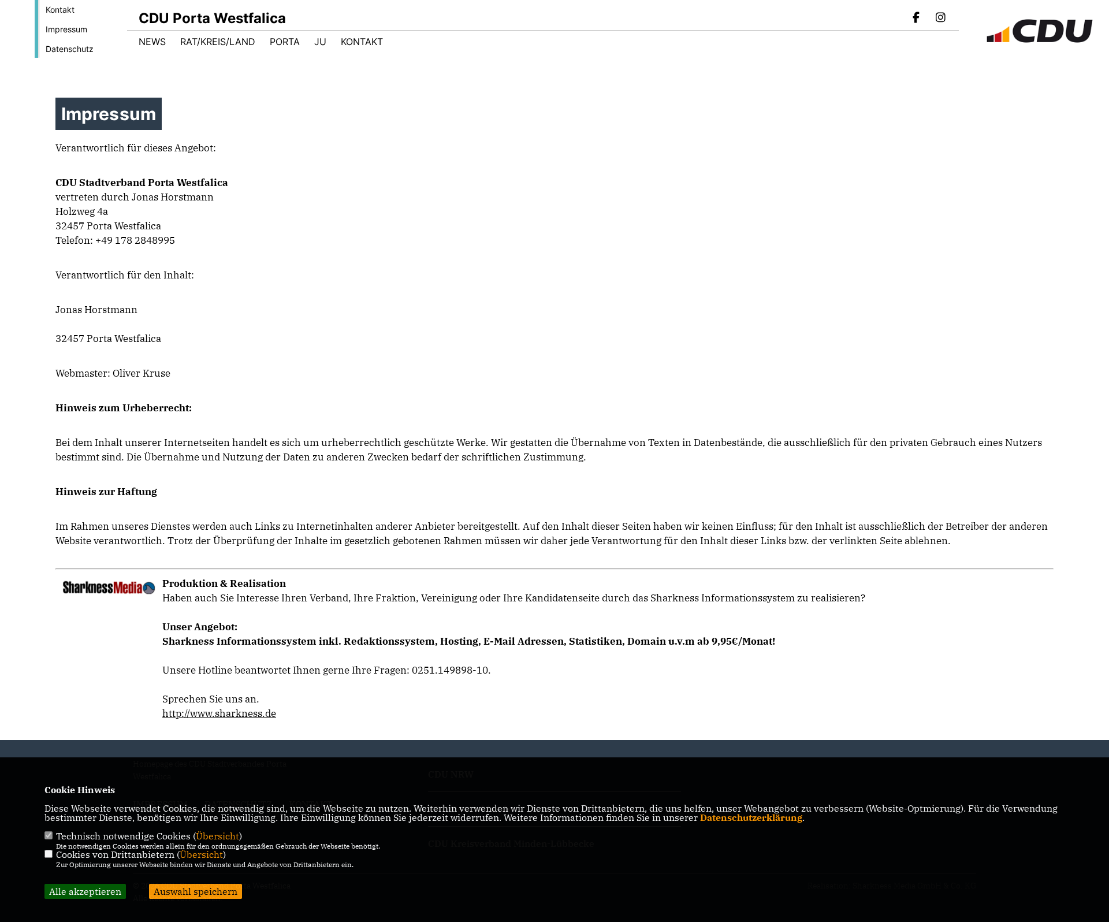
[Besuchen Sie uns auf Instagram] (940, 18)
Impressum (66, 29)
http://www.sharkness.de (219, 713)
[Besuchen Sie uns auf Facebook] (917, 18)
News (152, 41)
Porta (285, 41)
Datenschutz (70, 49)
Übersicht (217, 836)
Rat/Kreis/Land (217, 41)
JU (320, 41)
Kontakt (60, 9)
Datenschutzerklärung (751, 817)
